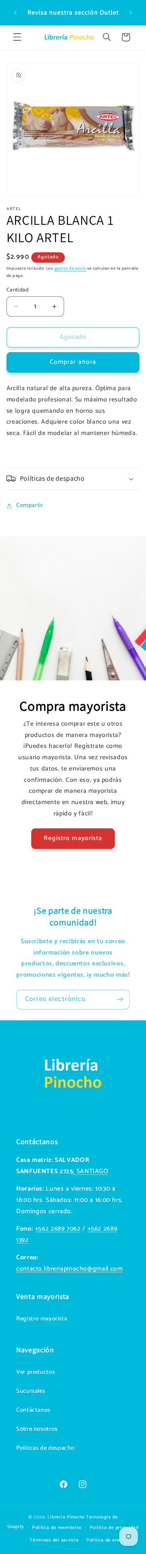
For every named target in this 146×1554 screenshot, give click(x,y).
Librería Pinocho (66, 1517)
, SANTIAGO (90, 1171)
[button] (17, 37)
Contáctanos (33, 1410)
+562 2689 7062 (58, 1229)
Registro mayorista (73, 838)
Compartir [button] (29, 505)
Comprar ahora (73, 362)
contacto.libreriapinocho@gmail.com (69, 1269)
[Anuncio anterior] (15, 12)
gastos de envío (70, 268)
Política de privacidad (114, 1527)
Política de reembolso (57, 1527)
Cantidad (17, 290)
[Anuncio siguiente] (131, 12)
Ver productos (35, 1372)
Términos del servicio (54, 1540)
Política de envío (105, 1540)
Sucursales (30, 1391)
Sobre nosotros (37, 1429)
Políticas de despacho (45, 1448)
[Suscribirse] (120, 999)
